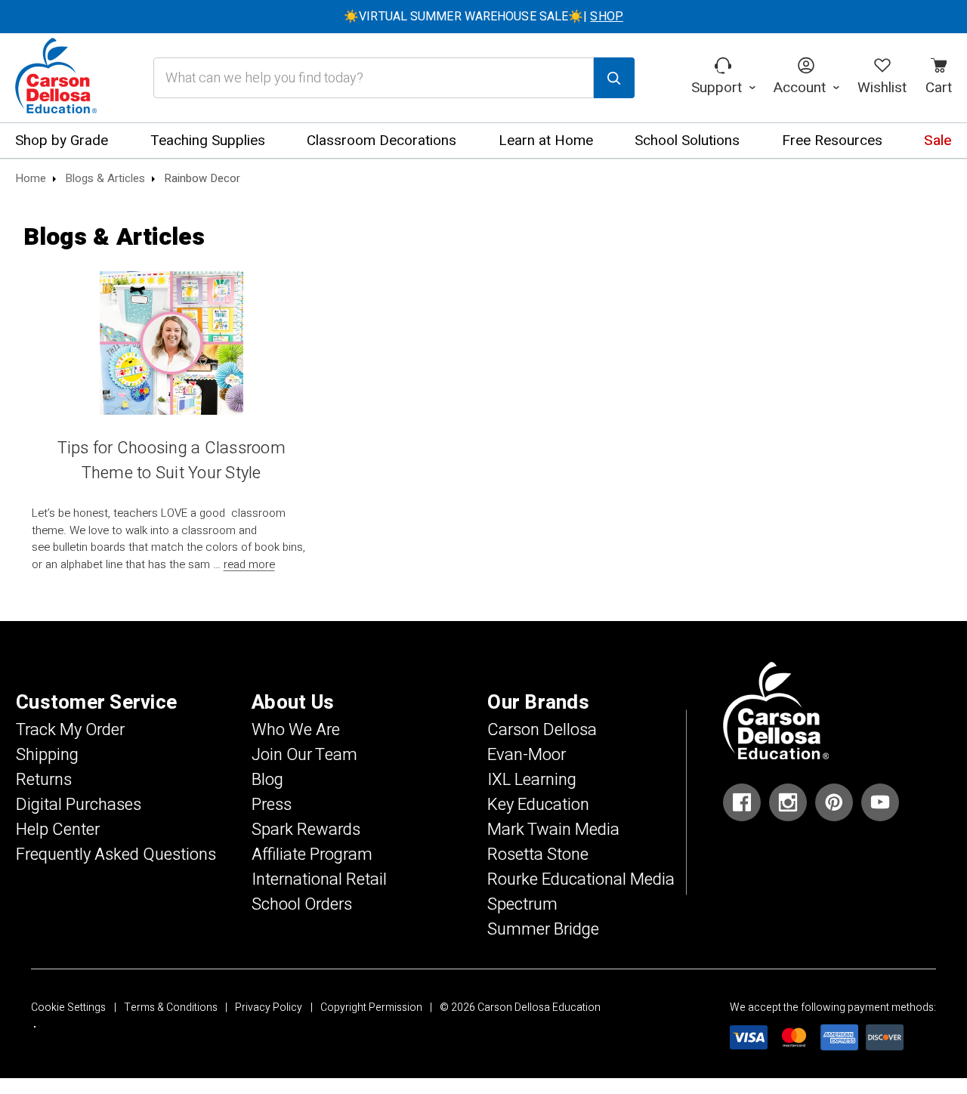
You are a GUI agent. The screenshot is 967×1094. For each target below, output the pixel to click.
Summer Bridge (543, 929)
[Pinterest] (834, 802)
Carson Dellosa (542, 730)
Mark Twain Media (553, 829)
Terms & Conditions (171, 1007)
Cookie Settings (68, 1007)
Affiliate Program (312, 854)
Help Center (58, 829)
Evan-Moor (526, 755)
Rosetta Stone (538, 854)
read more (249, 564)
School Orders (302, 904)
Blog (267, 780)
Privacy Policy (268, 1007)
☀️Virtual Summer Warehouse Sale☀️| (483, 17)
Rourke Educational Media (581, 879)
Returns (44, 780)
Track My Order (70, 730)
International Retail (319, 879)
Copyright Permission (371, 1007)
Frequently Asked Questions (116, 854)
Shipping (47, 755)
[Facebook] (742, 802)
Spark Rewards (306, 829)
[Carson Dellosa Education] (56, 78)
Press (272, 805)
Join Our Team (304, 755)
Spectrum (522, 904)
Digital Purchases (78, 805)
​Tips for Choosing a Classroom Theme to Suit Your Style (171, 460)
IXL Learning (531, 780)
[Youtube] (880, 802)
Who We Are (296, 730)
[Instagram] (788, 802)
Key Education (538, 805)
